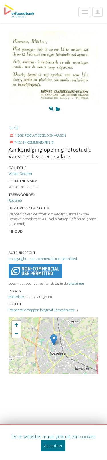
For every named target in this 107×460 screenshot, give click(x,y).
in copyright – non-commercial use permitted (43, 258)
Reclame (15, 200)
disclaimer (76, 283)
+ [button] (16, 324)
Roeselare (16, 296)
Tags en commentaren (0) (34, 142)
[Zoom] (51, 109)
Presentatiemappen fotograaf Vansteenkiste (42, 310)
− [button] (16, 333)
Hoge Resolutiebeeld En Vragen (40, 135)
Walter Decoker (21, 173)
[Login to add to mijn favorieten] (58, 109)
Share (14, 128)
